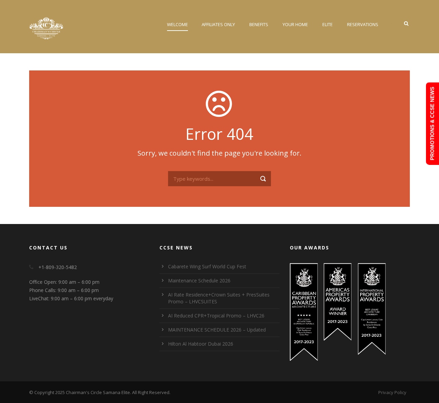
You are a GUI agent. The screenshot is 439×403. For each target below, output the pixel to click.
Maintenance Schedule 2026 (199, 280)
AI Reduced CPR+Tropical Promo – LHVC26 (216, 315)
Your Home (295, 24)
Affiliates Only (218, 24)
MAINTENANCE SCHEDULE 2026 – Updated (217, 329)
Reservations (362, 24)
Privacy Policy (392, 392)
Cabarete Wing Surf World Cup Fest (207, 266)
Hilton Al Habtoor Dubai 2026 (200, 343)
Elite (327, 24)
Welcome (177, 24)
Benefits (258, 24)
